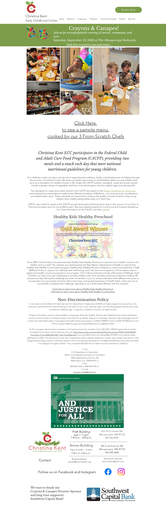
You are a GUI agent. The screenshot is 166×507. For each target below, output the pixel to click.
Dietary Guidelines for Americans (119, 191)
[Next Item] (135, 81)
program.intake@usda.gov (84, 372)
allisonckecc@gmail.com (113, 461)
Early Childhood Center (41, 20)
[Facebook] (108, 471)
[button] (71, 19)
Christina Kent (36, 16)
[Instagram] (121, 471)
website (106, 209)
